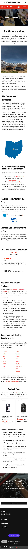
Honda (4, 363)
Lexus (17, 351)
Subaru (17, 361)
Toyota (17, 363)
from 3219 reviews (14, 254)
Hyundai (18, 371)
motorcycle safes (6, 291)
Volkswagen (19, 366)
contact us (16, 485)
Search (14, 540)
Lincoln (17, 354)
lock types (18, 393)
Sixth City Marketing (17, 547)
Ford (4, 356)
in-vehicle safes (13, 289)
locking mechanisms (16, 182)
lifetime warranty (20, 176)
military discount (12, 180)
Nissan (17, 356)
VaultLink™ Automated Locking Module (7, 417)
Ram (17, 358)
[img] (14, 253)
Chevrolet (5, 351)
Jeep (4, 366)
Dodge (4, 354)
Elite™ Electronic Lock (22, 416)
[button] (5, 421)
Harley (4, 361)
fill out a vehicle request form (12, 381)
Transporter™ (22, 289)
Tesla (17, 368)
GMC (4, 358)
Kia (3, 368)
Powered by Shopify (14, 543)
